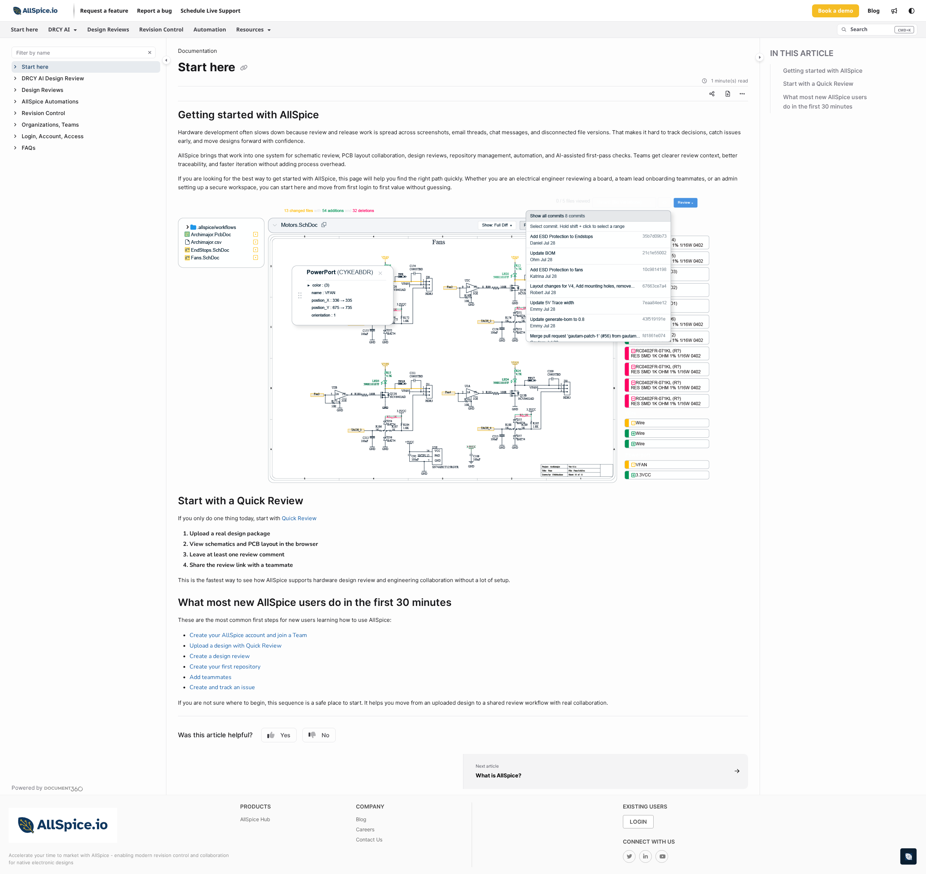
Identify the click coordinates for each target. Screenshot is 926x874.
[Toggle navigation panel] (166, 60)
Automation (210, 29)
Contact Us (369, 839)
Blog (361, 819)
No (326, 735)
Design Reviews (108, 29)
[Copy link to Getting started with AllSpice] (330, 116)
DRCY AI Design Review (53, 78)
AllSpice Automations (50, 101)
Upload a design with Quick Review (235, 646)
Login (638, 821)
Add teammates (211, 677)
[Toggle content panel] (759, 57)
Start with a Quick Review (818, 84)
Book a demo (835, 10)
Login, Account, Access (53, 136)
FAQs (28, 147)
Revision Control (161, 29)
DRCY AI (59, 29)
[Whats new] (894, 11)
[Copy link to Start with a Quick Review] (314, 502)
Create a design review (220, 656)
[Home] (35, 11)
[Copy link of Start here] (244, 68)
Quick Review (299, 518)
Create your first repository (225, 667)
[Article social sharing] (712, 93)
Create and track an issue (222, 687)
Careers (365, 829)
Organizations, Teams (50, 124)
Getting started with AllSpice (822, 70)
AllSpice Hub (255, 819)
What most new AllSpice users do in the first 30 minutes (825, 101)
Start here (24, 29)
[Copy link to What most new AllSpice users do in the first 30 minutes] (463, 603)
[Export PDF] (728, 93)
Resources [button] (250, 29)
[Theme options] (911, 11)
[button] (877, 29)
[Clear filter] (150, 52)
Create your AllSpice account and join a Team (248, 635)
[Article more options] (742, 93)
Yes (285, 735)
